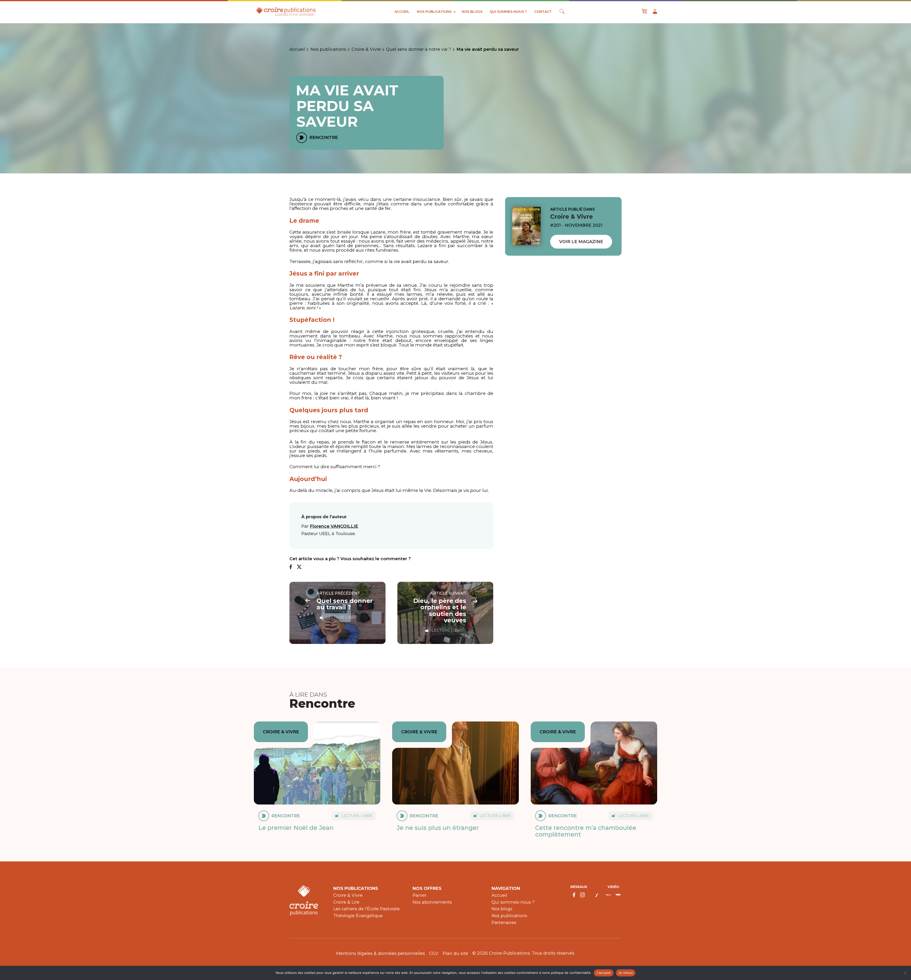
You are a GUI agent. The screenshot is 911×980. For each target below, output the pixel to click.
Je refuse (625, 973)
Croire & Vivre (366, 49)
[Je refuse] (905, 973)
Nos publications (434, 11)
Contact (543, 11)
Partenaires (504, 922)
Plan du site (455, 953)
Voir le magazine (581, 241)
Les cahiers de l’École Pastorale (366, 908)
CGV (433, 953)
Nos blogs (472, 11)
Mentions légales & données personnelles (380, 953)
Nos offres (427, 888)
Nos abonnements (432, 902)
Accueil (402, 11)
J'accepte (603, 973)
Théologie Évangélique (358, 915)
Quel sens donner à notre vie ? (418, 49)
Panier (420, 895)
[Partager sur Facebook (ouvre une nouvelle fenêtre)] (290, 567)
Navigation (506, 888)
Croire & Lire (346, 902)
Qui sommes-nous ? (508, 11)
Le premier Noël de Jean (296, 827)
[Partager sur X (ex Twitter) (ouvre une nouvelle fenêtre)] (299, 567)
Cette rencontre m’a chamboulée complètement (585, 831)
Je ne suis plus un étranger (438, 827)
